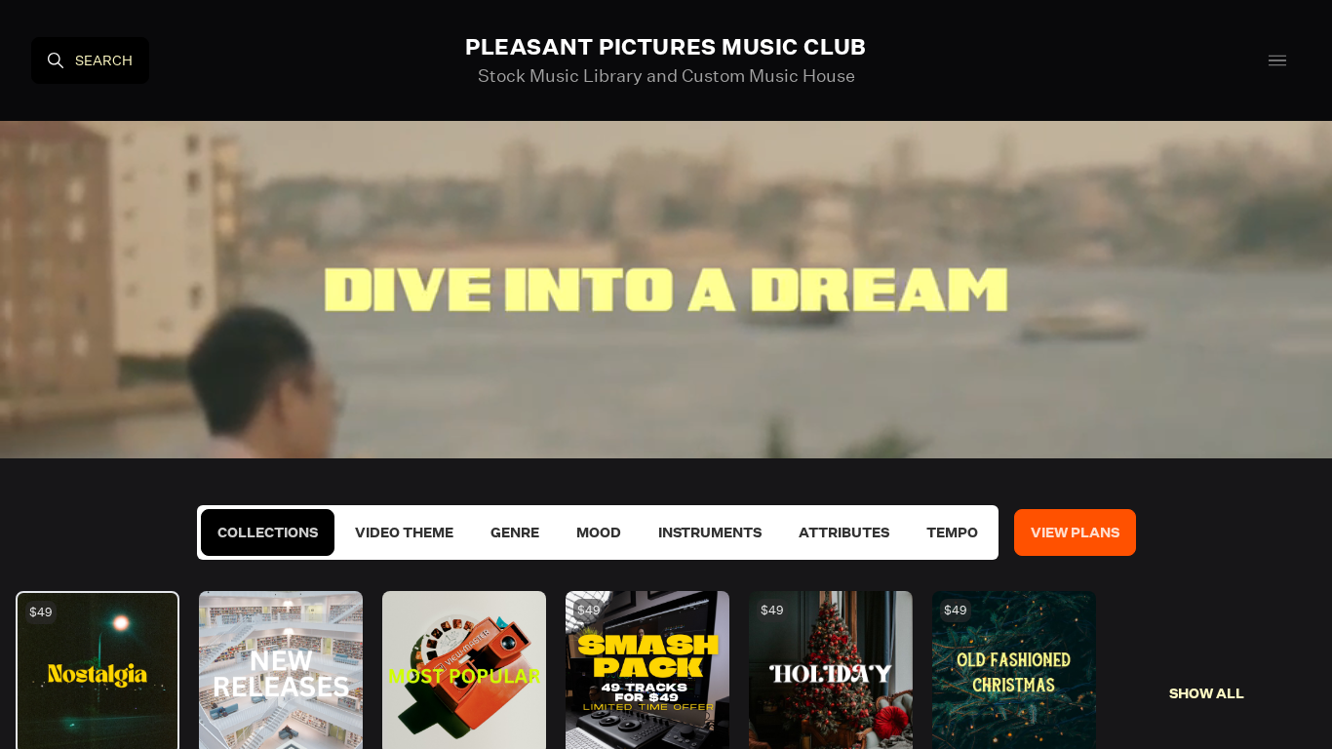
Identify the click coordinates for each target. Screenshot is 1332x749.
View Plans (1075, 532)
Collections (267, 532)
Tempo (952, 532)
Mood (598, 532)
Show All (1206, 693)
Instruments (710, 532)
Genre (514, 532)
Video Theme (404, 532)
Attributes (844, 532)
